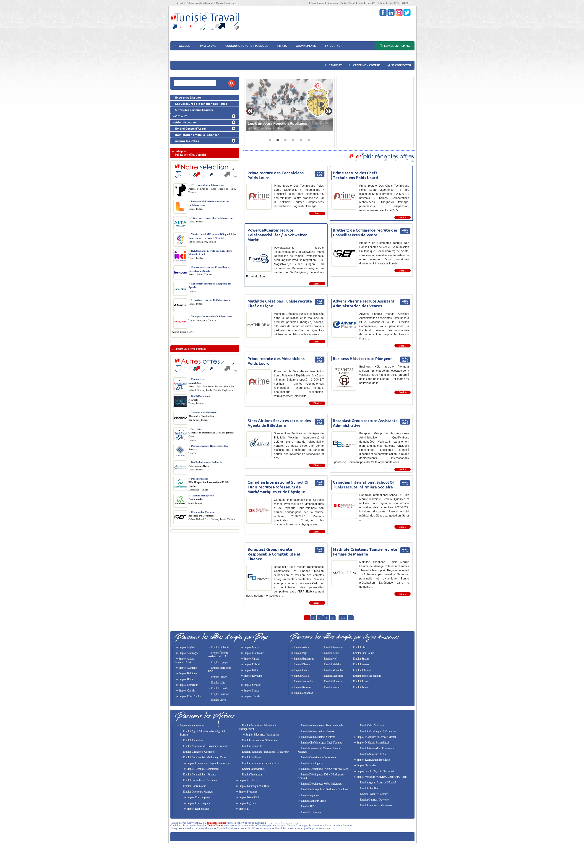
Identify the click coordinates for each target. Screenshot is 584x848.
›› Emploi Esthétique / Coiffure (252, 786)
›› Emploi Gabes (300, 670)
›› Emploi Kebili (330, 653)
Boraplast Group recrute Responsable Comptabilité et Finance (274, 554)
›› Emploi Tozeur (359, 681)
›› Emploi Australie (186, 667)
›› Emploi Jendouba (302, 681)
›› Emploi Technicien (309, 812)
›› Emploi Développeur (310, 763)
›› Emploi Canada (185, 690)
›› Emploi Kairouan (301, 687)
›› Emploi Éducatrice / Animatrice (260, 734)
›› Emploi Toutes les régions (365, 675)
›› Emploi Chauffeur (368, 788)
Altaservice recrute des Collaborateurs (210, 218)
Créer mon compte (366, 65)
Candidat (335, 65)
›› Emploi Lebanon (218, 694)
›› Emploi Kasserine (332, 647)
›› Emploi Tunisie (250, 696)
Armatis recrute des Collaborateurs (209, 300)
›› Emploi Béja (299, 653)
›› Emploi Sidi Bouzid (362, 653)
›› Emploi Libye (217, 699)
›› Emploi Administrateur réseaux (316, 731)
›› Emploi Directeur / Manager (196, 791)
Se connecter (401, 65)
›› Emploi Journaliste (250, 746)
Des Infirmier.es (198, 478)
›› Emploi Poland (250, 664)
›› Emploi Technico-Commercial (201, 768)
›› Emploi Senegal (250, 684)
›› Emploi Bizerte (300, 664)
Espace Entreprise (225, 3)
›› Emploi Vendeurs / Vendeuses (374, 805)
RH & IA (282, 45)
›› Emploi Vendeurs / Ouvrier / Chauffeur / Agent (380, 776)
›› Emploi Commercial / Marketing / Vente (203, 757)
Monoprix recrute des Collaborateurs (210, 316)
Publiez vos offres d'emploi (190, 348)
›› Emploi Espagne (218, 662)
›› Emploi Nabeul (330, 687)
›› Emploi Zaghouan (302, 692)
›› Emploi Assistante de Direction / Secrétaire (204, 746)
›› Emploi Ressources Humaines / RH (259, 763)
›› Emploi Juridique (250, 757)
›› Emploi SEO (306, 806)
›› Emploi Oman (249, 658)
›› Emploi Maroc (249, 647)
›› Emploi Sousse (359, 664)
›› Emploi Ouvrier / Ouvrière (372, 799)
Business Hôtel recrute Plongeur (362, 358)
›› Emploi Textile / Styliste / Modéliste (374, 771)
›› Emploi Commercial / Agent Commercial (206, 763)
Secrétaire (195, 429)
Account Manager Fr (201, 495)
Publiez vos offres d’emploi (200, 3)
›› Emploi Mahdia (331, 664)
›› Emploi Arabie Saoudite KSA (184, 660)
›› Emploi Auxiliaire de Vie (371, 754)
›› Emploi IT (242, 808)
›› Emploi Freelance (246, 791)
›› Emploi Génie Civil (247, 797)
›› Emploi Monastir (331, 681)
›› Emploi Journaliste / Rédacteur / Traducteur (264, 751)
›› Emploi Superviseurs (252, 768)
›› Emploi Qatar (249, 670)
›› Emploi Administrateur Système (316, 736)
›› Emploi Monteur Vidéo (312, 800)
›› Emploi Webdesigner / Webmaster (376, 731)
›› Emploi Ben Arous (302, 658)
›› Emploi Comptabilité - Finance (198, 774)
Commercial (196, 379)
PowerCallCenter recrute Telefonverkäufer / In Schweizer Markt (277, 235)
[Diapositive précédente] (250, 111)
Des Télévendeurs (199, 396)
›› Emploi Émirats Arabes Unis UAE (218, 654)
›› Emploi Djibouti (218, 647)
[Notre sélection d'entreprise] (205, 180)
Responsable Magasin (201, 512)
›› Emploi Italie (216, 682)
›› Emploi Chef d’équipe (196, 803)
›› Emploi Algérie (185, 647)
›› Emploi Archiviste (191, 740)
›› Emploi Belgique (186, 673)
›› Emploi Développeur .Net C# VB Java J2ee (323, 768)
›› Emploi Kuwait (218, 688)
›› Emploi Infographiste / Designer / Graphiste (323, 789)
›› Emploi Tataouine (361, 670)
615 (343, 617)
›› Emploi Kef (328, 658)
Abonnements (306, 45)
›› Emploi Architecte (246, 780)
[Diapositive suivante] (328, 111)
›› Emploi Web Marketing (371, 725)
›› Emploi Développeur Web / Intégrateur (320, 783)
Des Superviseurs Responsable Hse (208, 445)
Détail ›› (317, 213)
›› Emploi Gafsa (300, 675)
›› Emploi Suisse (249, 690)
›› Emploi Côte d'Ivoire (188, 696)
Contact (336, 45)
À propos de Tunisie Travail (341, 3)
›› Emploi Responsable (196, 808)
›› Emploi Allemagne (186, 653)
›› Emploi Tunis (359, 687)
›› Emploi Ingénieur (246, 803)
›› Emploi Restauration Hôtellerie (371, 759)
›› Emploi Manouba (332, 670)
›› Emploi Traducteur (250, 774)
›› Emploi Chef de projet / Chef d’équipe (320, 742)
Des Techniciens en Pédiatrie (205, 462)
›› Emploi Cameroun (186, 684)
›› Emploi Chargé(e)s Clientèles (197, 751)
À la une (210, 45)
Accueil (179, 3)
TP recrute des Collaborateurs (206, 185)
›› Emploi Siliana (359, 658)
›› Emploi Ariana (300, 647)
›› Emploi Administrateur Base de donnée (320, 725)
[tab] (270, 140)
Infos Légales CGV (389, 3)
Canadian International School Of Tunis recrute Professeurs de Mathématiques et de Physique (278, 487)
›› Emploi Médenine (332, 675)
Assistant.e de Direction (202, 412)
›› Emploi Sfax (358, 647)
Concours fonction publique (246, 45)
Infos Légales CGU (367, 3)
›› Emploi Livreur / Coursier (372, 794)
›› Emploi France (217, 676)
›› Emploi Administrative (190, 725)
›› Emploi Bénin (184, 679)
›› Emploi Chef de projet (196, 797)
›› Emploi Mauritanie (252, 653)
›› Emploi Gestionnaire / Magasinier (258, 740)
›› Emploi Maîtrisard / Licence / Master (374, 736)
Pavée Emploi (317, 3)
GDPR (405, 3)
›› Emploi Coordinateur (193, 786)
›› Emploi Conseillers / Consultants (199, 780)
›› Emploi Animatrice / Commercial (376, 748)
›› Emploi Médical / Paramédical (371, 742)
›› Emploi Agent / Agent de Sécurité (376, 782)
